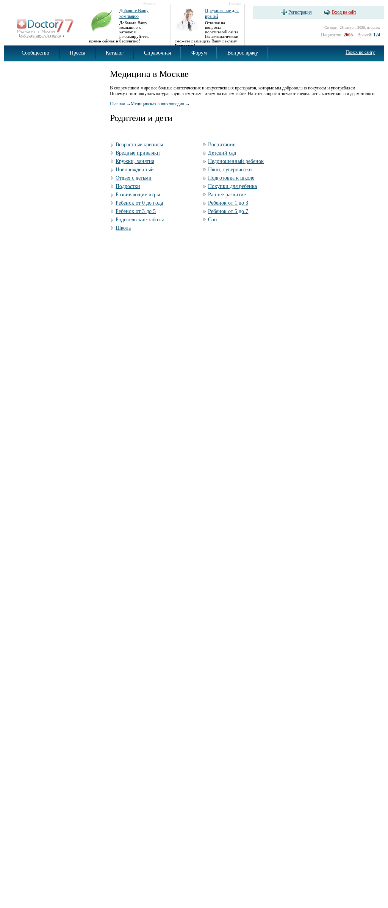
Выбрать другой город (40, 35)
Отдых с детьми (134, 178)
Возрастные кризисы (139, 144)
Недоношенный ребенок (236, 161)
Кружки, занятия (135, 161)
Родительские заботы (140, 219)
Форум (199, 53)
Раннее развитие (227, 194)
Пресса (77, 53)
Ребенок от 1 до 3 (228, 203)
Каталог (115, 53)
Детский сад (222, 153)
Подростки (128, 186)
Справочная (157, 53)
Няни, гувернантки (230, 169)
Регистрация (300, 12)
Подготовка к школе (231, 178)
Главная (117, 103)
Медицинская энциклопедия (157, 103)
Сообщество (35, 53)
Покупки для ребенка (232, 186)
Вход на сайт (344, 12)
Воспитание (221, 144)
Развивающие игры (138, 194)
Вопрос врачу (242, 53)
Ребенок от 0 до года (139, 203)
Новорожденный (135, 169)
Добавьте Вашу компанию (134, 13)
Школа (123, 228)
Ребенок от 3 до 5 (136, 211)
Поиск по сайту (360, 52)
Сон (212, 219)
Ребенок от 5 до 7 (228, 211)
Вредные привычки (138, 153)
